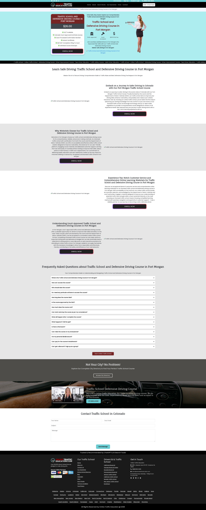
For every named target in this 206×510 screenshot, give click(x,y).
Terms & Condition (82, 484)
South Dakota (74, 502)
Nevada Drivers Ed (109, 470)
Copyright (80, 477)
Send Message (103, 447)
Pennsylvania (138, 498)
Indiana (146, 491)
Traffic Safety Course (62, 62)
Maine (77, 495)
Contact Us (80, 467)
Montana (135, 495)
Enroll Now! (107, 484)
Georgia (122, 491)
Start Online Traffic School (103, 354)
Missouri (127, 495)
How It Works (101, 5)
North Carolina (96, 498)
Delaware (109, 491)
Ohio (115, 498)
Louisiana (71, 495)
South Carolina (63, 502)
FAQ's (119, 5)
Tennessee (83, 502)
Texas (91, 502)
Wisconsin (136, 502)
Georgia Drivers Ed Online (111, 467)
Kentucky (63, 495)
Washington (117, 502)
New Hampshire (59, 498)
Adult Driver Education (77, 62)
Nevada (150, 495)
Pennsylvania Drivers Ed (110, 472)
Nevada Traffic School (110, 479)
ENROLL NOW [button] (67, 51)
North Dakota (107, 498)
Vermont (102, 502)
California (83, 491)
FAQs (78, 479)
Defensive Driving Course (12, 62)
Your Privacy (80, 486)
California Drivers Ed (109, 465)
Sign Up (126, 1)
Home (89, 5)
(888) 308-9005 (148, 1)
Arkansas (76, 491)
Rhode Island (148, 498)
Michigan (103, 495)
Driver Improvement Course (30, 62)
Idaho (135, 491)
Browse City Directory (103, 375)
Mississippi (120, 495)
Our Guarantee (111, 5)
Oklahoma (122, 498)
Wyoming (145, 502)
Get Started (148, 5)
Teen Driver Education (47, 62)
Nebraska (143, 495)
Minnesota (111, 495)
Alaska (62, 491)
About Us (79, 465)
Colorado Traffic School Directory (67, 9)
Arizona (68, 491)
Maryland (84, 495)
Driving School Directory (84, 472)
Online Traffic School (102, 62)
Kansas (56, 495)
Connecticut (100, 491)
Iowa (152, 491)
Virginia (109, 502)
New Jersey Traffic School (111, 481)
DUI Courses (117, 1)
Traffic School (89, 62)
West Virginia (127, 502)
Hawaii (129, 491)
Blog (78, 474)
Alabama (55, 491)
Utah (96, 502)
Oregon (129, 498)
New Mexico (78, 498)
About (94, 5)
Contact (125, 5)
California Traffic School (111, 477)
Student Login (135, 1)
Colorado (91, 491)
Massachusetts (94, 495)
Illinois (140, 491)
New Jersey (69, 498)
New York (87, 498)
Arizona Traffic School (110, 474)
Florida (116, 491)
